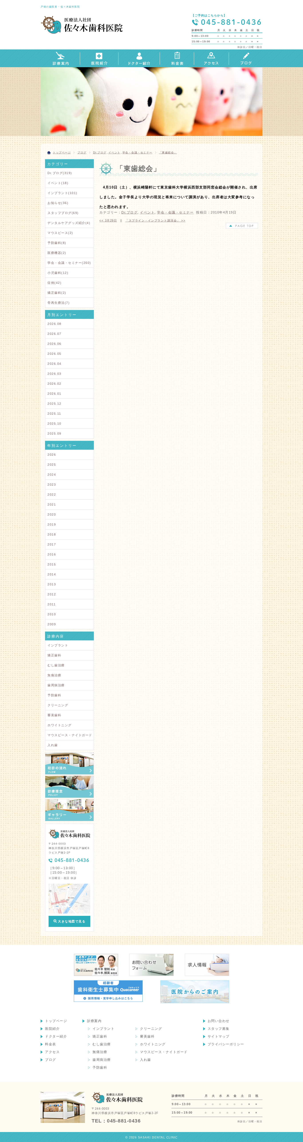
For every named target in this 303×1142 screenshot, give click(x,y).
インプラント (57, 645)
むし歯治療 (56, 665)
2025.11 (54, 413)
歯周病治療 (56, 685)
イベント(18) (57, 183)
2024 (51, 474)
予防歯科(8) (56, 243)
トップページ (56, 1021)
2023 (51, 484)
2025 (51, 464)
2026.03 (54, 373)
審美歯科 (54, 715)
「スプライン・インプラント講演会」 (155, 220)
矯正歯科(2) (56, 292)
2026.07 (54, 334)
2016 (51, 554)
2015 (51, 564)
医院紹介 (52, 1028)
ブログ (50, 1060)
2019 (51, 524)
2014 (51, 574)
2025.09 (54, 433)
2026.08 (54, 324)
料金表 (50, 1044)
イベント (114, 152)
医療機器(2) (56, 253)
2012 (51, 594)
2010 (51, 614)
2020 (51, 514)
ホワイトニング (59, 725)
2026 (51, 454)
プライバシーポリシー (226, 1044)
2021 (51, 504)
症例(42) (54, 283)
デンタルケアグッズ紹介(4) (68, 223)
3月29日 (108, 220)
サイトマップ (219, 1036)
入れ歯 (52, 745)
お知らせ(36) (57, 203)
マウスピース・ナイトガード (69, 735)
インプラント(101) (62, 193)
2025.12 (54, 403)
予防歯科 (54, 695)
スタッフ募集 (219, 1028)
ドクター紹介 (56, 1036)
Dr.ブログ (99, 152)
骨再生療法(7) (58, 302)
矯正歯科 (54, 655)
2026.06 (54, 343)
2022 (51, 494)
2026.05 (54, 353)
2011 (51, 604)
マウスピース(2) (60, 233)
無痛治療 (54, 675)
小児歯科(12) (57, 273)
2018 (51, 534)
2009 (51, 624)
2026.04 (54, 363)
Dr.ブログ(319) (59, 173)
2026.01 (54, 393)
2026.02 (54, 383)
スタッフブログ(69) (63, 213)
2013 (51, 584)
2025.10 (54, 423)
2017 (51, 544)
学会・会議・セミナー (137, 152)
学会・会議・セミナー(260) (69, 263)
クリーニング (57, 705)
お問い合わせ (219, 1021)
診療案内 (94, 1021)
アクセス (52, 1052)
